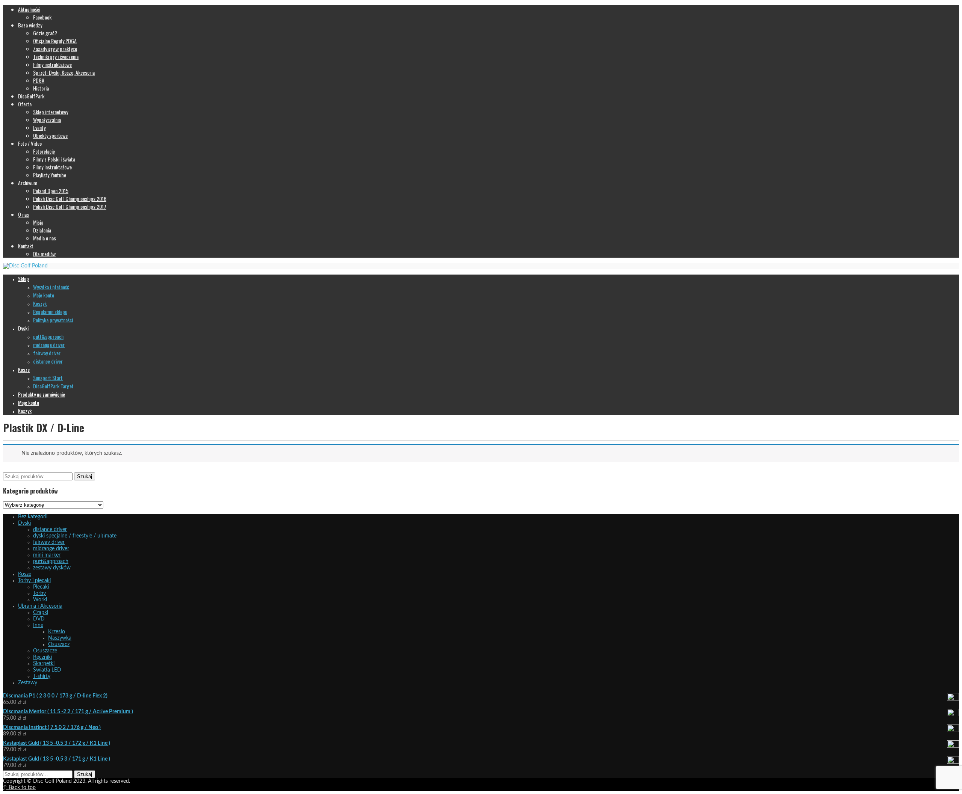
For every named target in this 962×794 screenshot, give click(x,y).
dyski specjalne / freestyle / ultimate (74, 536)
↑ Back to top (19, 787)
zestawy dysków (52, 568)
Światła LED (47, 670)
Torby (39, 593)
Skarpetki (43, 663)
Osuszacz (59, 644)
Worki (40, 599)
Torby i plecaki (34, 580)
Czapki (40, 612)
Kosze (24, 574)
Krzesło (56, 631)
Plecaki (41, 587)
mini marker (47, 555)
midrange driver (51, 548)
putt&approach (50, 561)
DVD (39, 619)
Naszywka (59, 638)
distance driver (50, 529)
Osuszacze (45, 651)
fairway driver (49, 542)
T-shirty (41, 676)
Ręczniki (42, 657)
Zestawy (27, 682)
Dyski (24, 523)
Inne (38, 625)
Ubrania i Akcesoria (40, 606)
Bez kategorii (32, 516)
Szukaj (84, 476)
